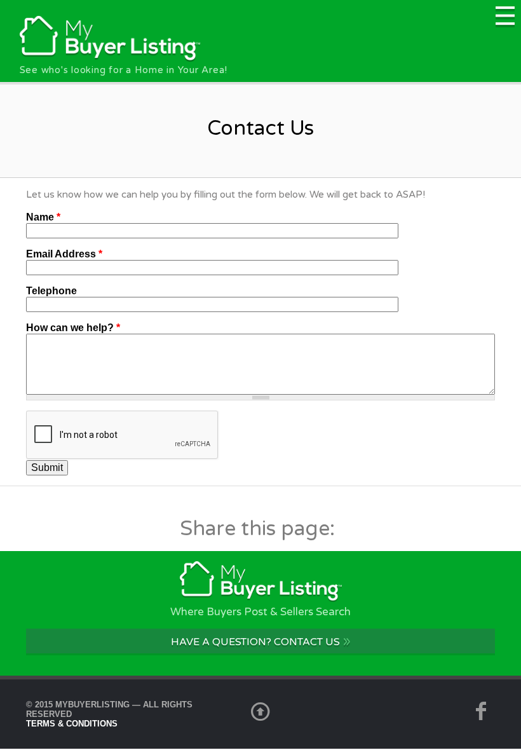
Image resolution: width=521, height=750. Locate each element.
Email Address (64, 254)
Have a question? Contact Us (261, 641)
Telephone (51, 290)
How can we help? (73, 327)
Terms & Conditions (72, 723)
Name (43, 217)
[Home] (110, 58)
